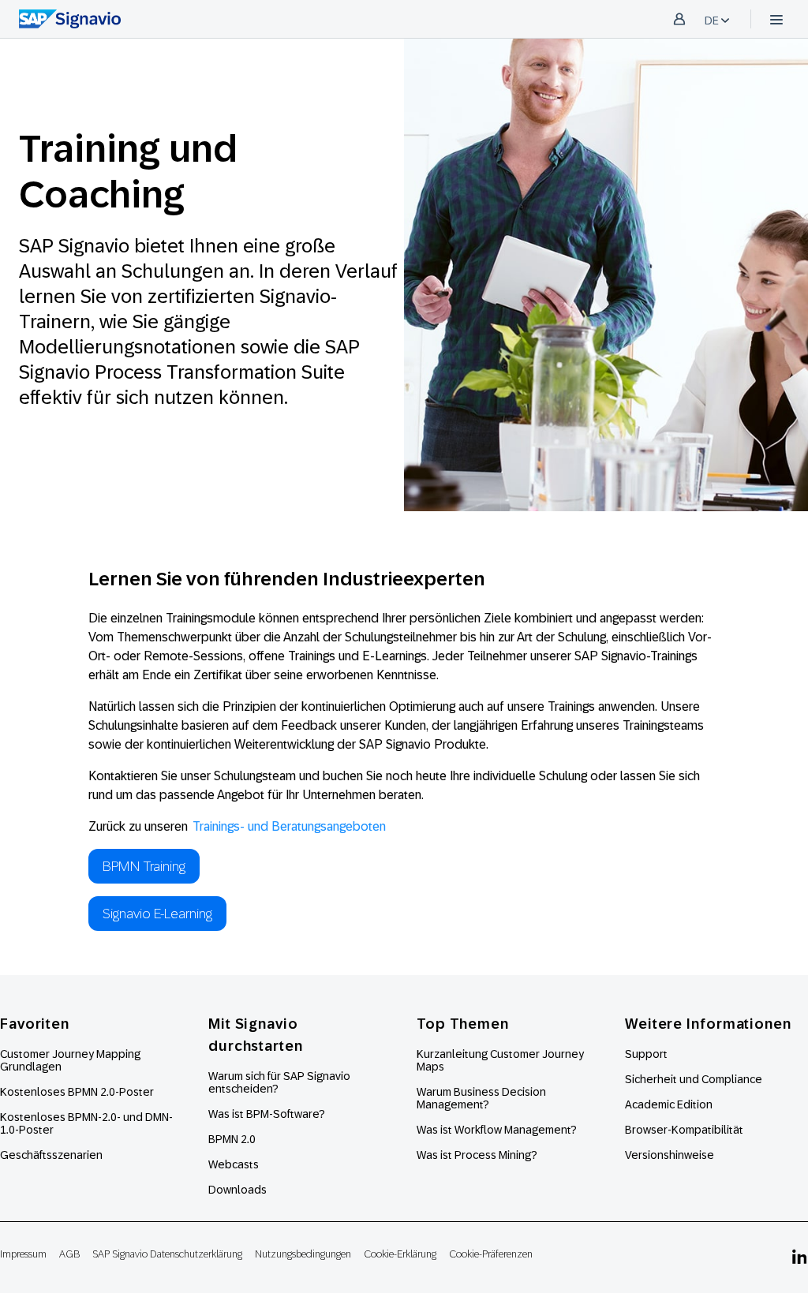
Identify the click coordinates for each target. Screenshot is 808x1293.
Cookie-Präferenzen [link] (491, 1254)
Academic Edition (669, 1104)
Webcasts (233, 1164)
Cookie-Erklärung (400, 1254)
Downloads (237, 1189)
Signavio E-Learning (157, 913)
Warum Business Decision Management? (481, 1098)
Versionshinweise (669, 1155)
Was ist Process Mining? (477, 1155)
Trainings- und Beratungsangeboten (289, 826)
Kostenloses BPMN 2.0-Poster (77, 1092)
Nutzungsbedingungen (303, 1254)
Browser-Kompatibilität (684, 1129)
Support (646, 1054)
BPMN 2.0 (232, 1139)
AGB (69, 1254)
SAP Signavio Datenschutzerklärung (167, 1254)
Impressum (23, 1254)
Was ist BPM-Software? (266, 1114)
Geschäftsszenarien (51, 1155)
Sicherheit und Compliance (693, 1079)
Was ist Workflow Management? (497, 1129)
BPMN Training (144, 866)
